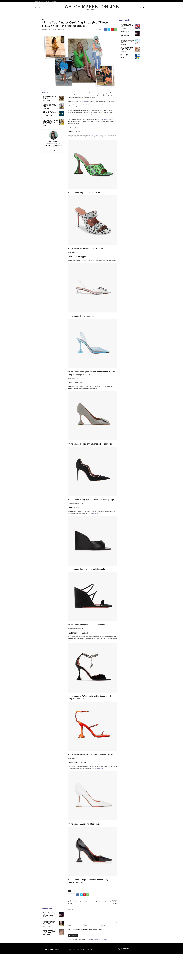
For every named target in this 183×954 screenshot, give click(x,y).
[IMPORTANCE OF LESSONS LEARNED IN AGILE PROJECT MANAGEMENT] (61, 113)
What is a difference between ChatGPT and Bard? (127, 56)
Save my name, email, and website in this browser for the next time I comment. (86, 929)
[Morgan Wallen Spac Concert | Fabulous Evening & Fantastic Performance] (61, 923)
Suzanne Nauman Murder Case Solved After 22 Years (49, 931)
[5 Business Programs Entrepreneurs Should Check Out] (61, 106)
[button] (146, 7)
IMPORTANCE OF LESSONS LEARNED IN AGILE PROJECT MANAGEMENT (49, 113)
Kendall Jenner (85, 101)
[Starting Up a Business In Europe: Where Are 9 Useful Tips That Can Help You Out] (61, 122)
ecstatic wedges (95, 513)
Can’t (73, 890)
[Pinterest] (112, 29)
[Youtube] (144, 7)
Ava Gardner (45, 29)
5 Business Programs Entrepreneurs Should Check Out (49, 105)
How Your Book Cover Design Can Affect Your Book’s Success (49, 98)
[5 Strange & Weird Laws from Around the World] (137, 26)
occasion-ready (84, 95)
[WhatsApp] (115, 29)
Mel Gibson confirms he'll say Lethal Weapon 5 (106, 902)
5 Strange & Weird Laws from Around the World (127, 25)
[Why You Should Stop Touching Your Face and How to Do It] (137, 49)
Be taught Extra (71, 886)
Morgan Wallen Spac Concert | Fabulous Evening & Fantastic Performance (49, 923)
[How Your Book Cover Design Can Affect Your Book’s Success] (61, 98)
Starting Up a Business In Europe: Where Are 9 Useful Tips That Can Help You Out (50, 122)
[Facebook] (138, 7)
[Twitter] (141, 7)
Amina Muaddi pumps (98, 768)
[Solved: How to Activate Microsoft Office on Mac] (137, 41)
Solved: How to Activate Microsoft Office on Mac (127, 41)
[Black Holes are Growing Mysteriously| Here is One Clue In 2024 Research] (61, 915)
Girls (76, 890)
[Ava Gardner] (53, 135)
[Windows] (54, 150)
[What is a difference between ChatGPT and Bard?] (137, 56)
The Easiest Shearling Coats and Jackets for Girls (79, 902)
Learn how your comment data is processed (96, 939)
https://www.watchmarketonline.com (53, 143)
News (43, 19)
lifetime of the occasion (94, 135)
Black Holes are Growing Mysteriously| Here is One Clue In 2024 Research (50, 914)
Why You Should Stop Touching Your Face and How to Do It (127, 49)
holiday (104, 119)
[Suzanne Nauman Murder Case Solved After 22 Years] (61, 932)
